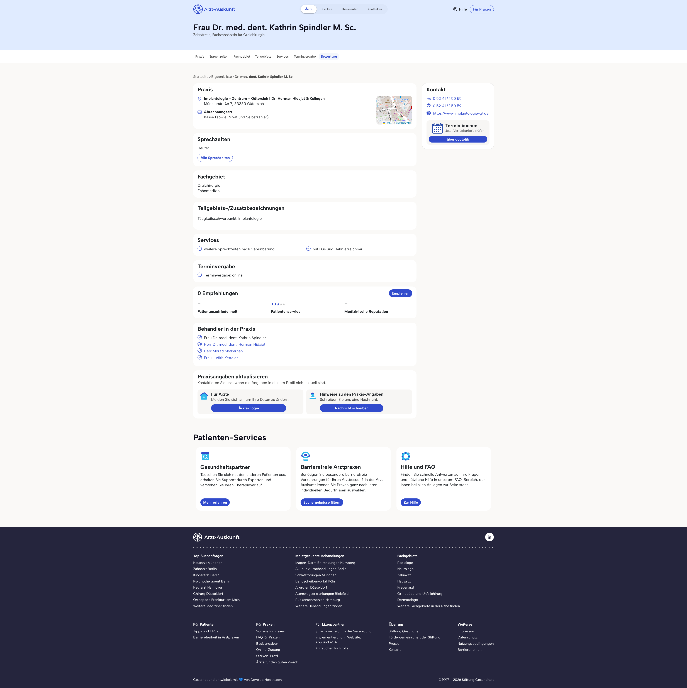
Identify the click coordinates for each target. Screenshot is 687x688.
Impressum (466, 631)
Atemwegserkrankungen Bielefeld (322, 594)
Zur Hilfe (411, 502)
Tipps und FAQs (205, 631)
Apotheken (374, 9)
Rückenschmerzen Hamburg (317, 600)
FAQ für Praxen (268, 637)
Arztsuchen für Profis (331, 648)
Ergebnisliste (221, 77)
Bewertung (329, 56)
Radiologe (405, 563)
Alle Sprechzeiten (215, 158)
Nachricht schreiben (351, 408)
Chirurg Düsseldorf (208, 594)
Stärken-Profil (267, 656)
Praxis (199, 56)
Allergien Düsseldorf (311, 587)
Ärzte (308, 9)
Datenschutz (468, 637)
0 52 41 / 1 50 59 (447, 106)
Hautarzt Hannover (207, 587)
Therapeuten (349, 9)
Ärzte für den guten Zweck (277, 662)
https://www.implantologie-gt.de (461, 113)
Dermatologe (407, 600)
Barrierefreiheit (470, 650)
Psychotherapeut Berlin (211, 581)
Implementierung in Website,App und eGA (338, 639)
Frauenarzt (405, 587)
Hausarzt (404, 581)
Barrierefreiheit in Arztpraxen (216, 637)
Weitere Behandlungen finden (318, 606)
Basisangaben (267, 644)
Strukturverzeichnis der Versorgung (343, 631)
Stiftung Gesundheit (405, 631)
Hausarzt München (207, 563)
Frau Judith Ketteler (221, 358)
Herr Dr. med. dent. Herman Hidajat (234, 344)
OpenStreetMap (403, 122)
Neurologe (405, 569)
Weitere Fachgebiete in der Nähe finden (428, 606)
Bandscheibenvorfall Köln (315, 581)
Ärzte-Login (248, 408)
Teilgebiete (263, 56)
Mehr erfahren (215, 502)
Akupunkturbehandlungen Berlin (321, 569)
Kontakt (395, 650)
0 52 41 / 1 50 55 (447, 98)
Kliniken (327, 9)
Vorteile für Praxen (270, 631)
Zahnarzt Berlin (205, 569)
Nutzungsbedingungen (476, 644)
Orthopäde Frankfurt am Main (216, 600)
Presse (394, 644)
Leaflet (388, 122)
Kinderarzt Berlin (206, 575)
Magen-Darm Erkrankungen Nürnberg (325, 563)
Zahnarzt (404, 575)
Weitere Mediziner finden (213, 606)
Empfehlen (400, 293)
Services (282, 56)
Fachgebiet (241, 56)
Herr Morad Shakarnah (223, 351)
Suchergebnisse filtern (321, 502)
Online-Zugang (268, 650)
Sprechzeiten (218, 56)
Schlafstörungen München (316, 575)
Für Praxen (482, 9)
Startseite (200, 77)
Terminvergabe (305, 56)
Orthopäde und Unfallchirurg (419, 594)
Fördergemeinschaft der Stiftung (414, 637)
